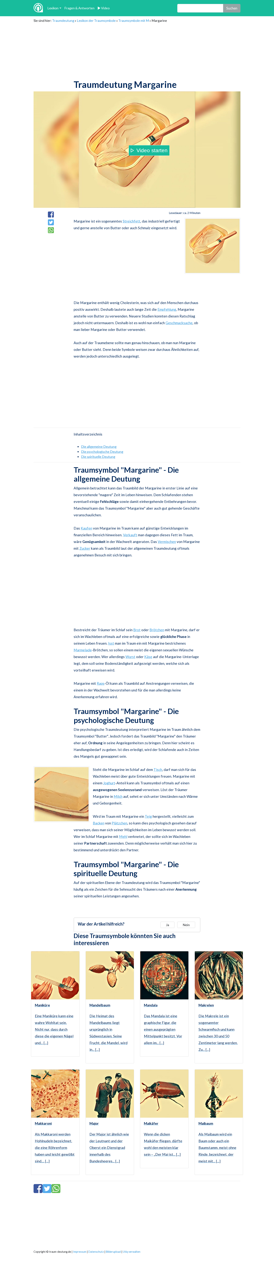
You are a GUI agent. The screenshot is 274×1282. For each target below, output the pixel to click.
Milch (118, 796)
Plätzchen (119, 823)
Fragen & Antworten (79, 8)
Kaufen (86, 528)
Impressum (79, 1251)
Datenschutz (96, 1251)
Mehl (123, 836)
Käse (148, 657)
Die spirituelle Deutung (98, 457)
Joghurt (109, 783)
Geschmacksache (179, 323)
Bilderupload (113, 1251)
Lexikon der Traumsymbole (96, 20)
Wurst (130, 657)
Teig (148, 816)
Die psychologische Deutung (102, 452)
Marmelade (83, 650)
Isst (111, 643)
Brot (137, 630)
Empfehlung (167, 309)
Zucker (84, 548)
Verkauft (130, 535)
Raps (100, 683)
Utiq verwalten (131, 1251)
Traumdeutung (63, 20)
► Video (103, 8)
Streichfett (131, 221)
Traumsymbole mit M (133, 20)
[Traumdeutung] (38, 8)
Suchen (231, 8)
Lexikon (53, 8)
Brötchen (156, 630)
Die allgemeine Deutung (98, 446)
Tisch (158, 769)
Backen (98, 823)
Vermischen (167, 541)
